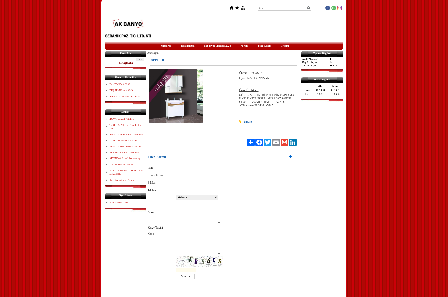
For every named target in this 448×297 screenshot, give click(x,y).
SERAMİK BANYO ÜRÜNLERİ (125, 96)
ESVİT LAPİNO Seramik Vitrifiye (125, 146)
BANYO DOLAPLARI (120, 84)
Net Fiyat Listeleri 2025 (217, 45)
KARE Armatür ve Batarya (121, 180)
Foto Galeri (264, 45)
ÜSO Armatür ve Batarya (121, 164)
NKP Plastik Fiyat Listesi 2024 (124, 152)
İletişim (285, 45)
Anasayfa (166, 45)
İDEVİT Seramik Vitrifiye (121, 119)
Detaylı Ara (126, 63)
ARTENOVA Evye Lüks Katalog (124, 158)
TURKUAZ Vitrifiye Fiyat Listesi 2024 (125, 127)
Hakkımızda (188, 45)
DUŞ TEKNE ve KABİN (121, 90)
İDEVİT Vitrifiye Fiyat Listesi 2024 (126, 134)
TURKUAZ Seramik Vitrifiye (123, 140)
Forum (244, 45)
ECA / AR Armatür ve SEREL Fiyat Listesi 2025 (126, 172)
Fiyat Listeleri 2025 (118, 202)
